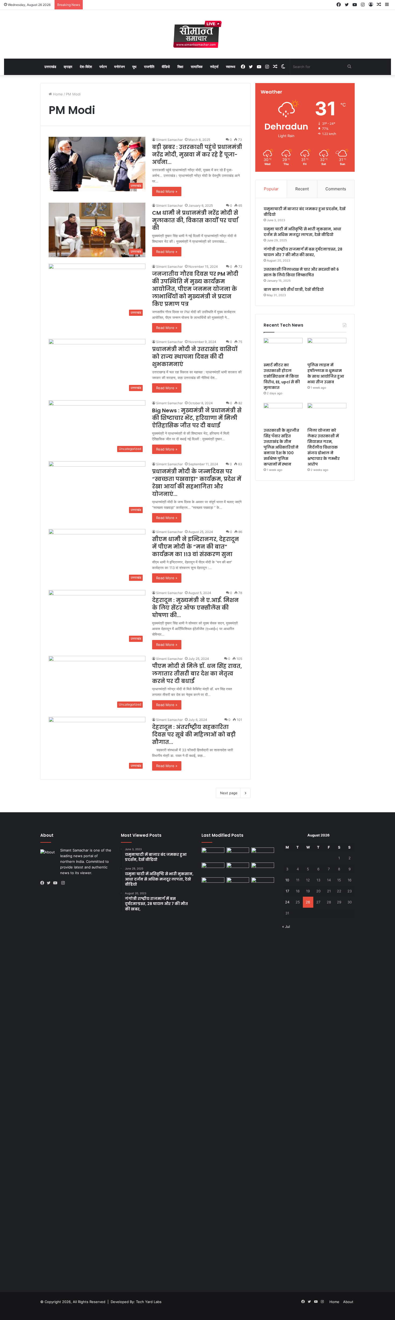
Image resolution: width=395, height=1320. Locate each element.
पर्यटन (103, 67)
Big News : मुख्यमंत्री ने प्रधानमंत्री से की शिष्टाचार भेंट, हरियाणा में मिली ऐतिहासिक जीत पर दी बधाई (197, 418)
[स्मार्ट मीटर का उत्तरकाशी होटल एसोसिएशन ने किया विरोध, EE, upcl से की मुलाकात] (283, 349)
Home (57, 94)
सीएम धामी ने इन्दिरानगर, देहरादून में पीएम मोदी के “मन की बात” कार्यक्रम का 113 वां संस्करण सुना (195, 546)
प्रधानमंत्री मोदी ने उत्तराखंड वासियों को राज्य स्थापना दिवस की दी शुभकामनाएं (194, 356)
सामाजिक (197, 67)
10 (287, 880)
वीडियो (166, 67)
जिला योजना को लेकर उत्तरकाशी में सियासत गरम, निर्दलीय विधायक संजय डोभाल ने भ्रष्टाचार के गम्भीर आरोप (323, 447)
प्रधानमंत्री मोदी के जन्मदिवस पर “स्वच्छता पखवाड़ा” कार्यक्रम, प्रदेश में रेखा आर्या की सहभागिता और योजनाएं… (196, 483)
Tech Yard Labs (148, 1302)
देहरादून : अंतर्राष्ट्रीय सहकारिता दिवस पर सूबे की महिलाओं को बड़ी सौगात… (194, 734)
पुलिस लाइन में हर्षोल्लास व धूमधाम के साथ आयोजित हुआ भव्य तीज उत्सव (325, 373)
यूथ (134, 67)
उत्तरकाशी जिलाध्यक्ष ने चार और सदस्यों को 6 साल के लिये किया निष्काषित (301, 272)
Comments (335, 188)
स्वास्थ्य (230, 67)
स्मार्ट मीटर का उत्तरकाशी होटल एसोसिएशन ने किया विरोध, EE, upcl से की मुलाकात (282, 376)
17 (287, 891)
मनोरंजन (119, 67)
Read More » (166, 191)
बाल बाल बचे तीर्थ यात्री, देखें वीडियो (294, 289)
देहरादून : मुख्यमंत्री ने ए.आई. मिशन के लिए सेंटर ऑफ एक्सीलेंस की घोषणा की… (195, 607)
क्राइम (68, 67)
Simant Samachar (169, 140)
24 (287, 902)
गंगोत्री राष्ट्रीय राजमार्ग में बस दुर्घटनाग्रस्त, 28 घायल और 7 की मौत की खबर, (303, 251)
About (348, 1302)
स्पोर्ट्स (214, 67)
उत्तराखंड (50, 67)
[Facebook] (43, 883)
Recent (302, 188)
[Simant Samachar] (197, 34)
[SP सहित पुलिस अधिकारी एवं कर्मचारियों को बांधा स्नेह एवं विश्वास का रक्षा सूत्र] (213, 853)
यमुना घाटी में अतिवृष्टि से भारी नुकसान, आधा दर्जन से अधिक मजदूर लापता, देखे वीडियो (302, 231)
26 (308, 902)
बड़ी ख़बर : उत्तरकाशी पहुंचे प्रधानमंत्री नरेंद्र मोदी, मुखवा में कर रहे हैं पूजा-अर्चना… (197, 154)
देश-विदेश (86, 67)
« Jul (286, 926)
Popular (271, 188)
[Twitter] (50, 883)
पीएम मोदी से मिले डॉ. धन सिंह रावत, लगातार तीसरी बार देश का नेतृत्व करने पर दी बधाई (197, 673)
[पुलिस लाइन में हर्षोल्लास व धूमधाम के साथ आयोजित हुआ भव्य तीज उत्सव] (326, 349)
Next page (229, 793)
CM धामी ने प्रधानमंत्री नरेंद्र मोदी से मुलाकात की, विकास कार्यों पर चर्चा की (195, 220)
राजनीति (149, 67)
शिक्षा (180, 67)
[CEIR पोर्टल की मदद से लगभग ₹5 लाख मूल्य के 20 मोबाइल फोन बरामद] (213, 883)
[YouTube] (56, 883)
